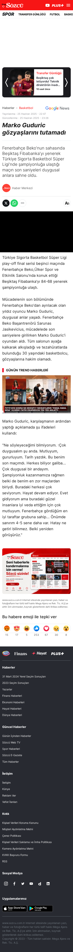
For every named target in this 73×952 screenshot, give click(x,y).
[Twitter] (23, 883)
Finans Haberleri (12, 695)
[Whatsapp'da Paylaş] (14, 203)
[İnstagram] (6, 883)
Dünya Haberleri (12, 715)
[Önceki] (6, 82)
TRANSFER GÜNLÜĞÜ (32, 14)
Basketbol (26, 108)
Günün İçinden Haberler (16, 735)
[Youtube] (31, 883)
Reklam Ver (9, 795)
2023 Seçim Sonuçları (15, 682)
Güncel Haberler (14, 727)
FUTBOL (55, 14)
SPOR (8, 14)
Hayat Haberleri (11, 708)
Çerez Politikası (11, 835)
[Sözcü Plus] (57, 653)
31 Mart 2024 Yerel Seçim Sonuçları (24, 676)
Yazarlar (7, 689)
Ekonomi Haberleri (13, 702)
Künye (6, 789)
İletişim (6, 782)
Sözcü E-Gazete (12, 755)
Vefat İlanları (9, 801)
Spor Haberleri (11, 748)
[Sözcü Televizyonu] (6, 653)
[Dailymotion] (39, 883)
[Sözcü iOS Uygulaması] (14, 908)
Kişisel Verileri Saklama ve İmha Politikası (27, 842)
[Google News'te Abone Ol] (57, 108)
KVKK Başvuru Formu (15, 855)
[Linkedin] (48, 883)
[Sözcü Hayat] (39, 653)
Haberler (8, 108)
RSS (4, 861)
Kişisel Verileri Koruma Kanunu (20, 822)
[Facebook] (14, 883)
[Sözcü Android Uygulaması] (40, 908)
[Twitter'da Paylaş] (6, 203)
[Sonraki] (66, 82)
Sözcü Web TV (11, 742)
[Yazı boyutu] (67, 203)
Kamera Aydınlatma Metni (17, 848)
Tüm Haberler (10, 761)
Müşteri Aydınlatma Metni (17, 829)
